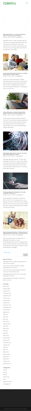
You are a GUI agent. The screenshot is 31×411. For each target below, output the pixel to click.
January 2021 (6, 356)
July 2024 (5, 314)
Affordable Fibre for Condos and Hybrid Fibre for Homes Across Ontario (14, 35)
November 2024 (7, 307)
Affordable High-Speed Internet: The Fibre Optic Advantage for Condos (15, 153)
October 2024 (6, 309)
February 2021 (6, 354)
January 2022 (6, 340)
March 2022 (6, 335)
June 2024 (5, 316)
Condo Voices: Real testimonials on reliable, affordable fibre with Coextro (15, 73)
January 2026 (6, 291)
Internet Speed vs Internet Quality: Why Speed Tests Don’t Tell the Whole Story (14, 112)
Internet (5, 374)
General (5, 372)
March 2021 (6, 352)
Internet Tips (6, 377)
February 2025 (6, 300)
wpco (6, 37)
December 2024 (7, 305)
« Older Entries (6, 252)
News (4, 379)
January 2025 (6, 302)
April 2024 (5, 319)
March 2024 (6, 321)
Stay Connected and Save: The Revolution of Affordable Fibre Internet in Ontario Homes (15, 232)
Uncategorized (18, 37)
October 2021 (6, 345)
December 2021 (7, 342)
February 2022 (6, 338)
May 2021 (5, 347)
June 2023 (5, 326)
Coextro (5, 370)
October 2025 (6, 298)
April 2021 (5, 349)
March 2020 (6, 359)
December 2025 (7, 293)
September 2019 (7, 363)
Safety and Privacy (7, 381)
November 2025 (7, 295)
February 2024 (6, 324)
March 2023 (6, 328)
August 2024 (6, 312)
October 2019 (6, 361)
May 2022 (5, 333)
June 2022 (5, 331)
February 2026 (6, 288)
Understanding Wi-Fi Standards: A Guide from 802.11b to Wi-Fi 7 (14, 192)
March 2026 (6, 286)
